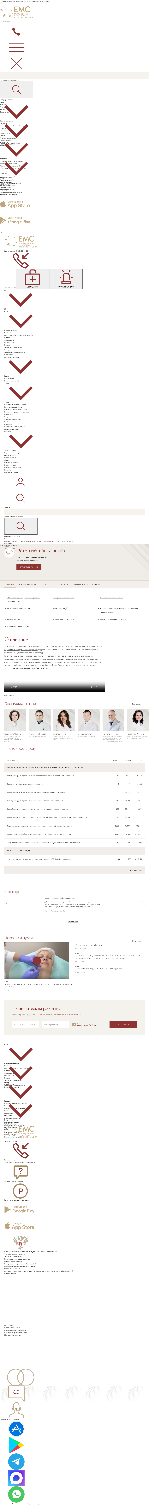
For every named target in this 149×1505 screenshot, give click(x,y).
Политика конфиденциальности (15, 1333)
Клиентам (7, 431)
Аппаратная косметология (63, 598)
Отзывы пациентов (10, 330)
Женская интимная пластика (111, 598)
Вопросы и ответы (10, 458)
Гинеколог (3, 107)
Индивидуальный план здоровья (11, 161)
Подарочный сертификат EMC (14, 427)
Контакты (3, 177)
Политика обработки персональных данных (19, 1266)
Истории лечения (10, 465)
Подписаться (123, 1025)
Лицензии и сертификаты (9, 138)
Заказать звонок (5, 22)
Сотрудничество (5, 140)
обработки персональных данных (87, 1025)
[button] (74, 3)
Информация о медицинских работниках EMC (20, 1264)
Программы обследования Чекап (11, 166)
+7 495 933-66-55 (6, 185)
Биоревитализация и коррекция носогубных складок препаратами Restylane (38, 985)
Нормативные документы (13, 1261)
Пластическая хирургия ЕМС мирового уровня (98, 968)
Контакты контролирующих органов (17, 1259)
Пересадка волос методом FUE (65, 619)
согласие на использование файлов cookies (35, 1)
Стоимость (63, 584)
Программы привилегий (8, 194)
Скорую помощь (16, 192)
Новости (3, 128)
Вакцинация (4, 171)
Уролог (2, 109)
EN (1, 232)
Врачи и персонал (47, 584)
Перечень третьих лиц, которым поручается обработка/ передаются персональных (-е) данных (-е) (38, 1271)
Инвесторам (8, 355)
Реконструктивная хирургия (111, 619)
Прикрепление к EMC (11, 463)
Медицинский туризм (11, 429)
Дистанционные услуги (8, 176)
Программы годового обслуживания (17, 412)
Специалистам (5, 131)
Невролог (3, 104)
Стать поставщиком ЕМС (27, 1162)
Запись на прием (10, 450)
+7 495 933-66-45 (66, 288)
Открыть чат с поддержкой (36, 1504)
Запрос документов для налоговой (16, 1200)
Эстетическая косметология (18, 626)
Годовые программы (7, 180)
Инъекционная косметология (18, 608)
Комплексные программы (9, 163)
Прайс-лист (8, 424)
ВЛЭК (6, 422)
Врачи (6, 376)
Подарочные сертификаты (88, 945)
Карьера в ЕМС (5, 133)
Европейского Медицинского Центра (20, 649)
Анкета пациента (10, 455)
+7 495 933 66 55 (31, 560)
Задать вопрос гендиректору (14, 1181)
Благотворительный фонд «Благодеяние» (14, 126)
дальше (90, 907)
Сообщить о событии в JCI (13, 1269)
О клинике (3, 123)
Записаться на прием (29, 567)
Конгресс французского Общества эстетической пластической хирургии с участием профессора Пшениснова (107, 956)
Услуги (6, 383)
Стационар (3, 173)
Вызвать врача (5, 192)
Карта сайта (8, 1325)
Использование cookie (12, 1328)
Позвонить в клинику (19, 1504)
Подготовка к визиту (11, 453)
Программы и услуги (27, 584)
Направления (4, 142)
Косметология (59, 608)
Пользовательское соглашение (15, 1330)
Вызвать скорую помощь (66, 287)
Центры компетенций (11, 381)
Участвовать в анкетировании (14, 1254)
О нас (6, 311)
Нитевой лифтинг (13, 619)
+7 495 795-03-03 (32, 288)
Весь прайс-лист (136, 870)
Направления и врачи (11, 357)
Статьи (6, 460)
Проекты (3, 136)
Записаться (4, 194)
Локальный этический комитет (10, 143)
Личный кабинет (5, 182)
